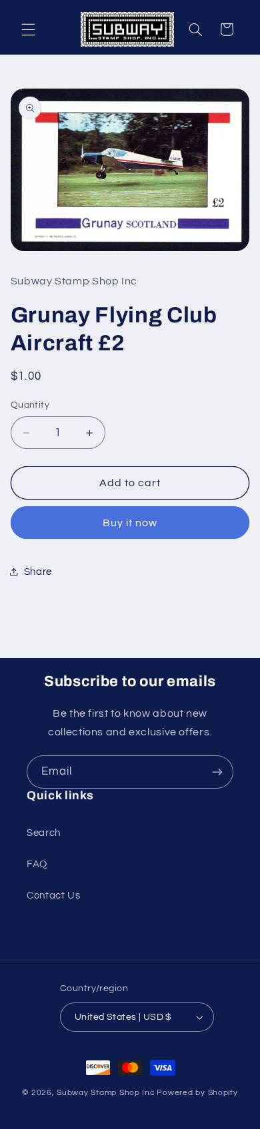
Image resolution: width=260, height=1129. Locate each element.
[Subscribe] (217, 771)
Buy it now (130, 523)
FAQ (37, 864)
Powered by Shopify (197, 1092)
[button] (28, 29)
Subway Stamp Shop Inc (106, 1092)
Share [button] (38, 572)
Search (44, 833)
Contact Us (53, 896)
